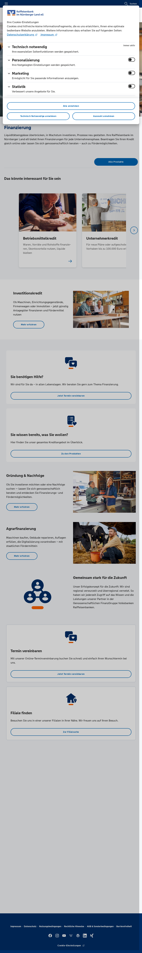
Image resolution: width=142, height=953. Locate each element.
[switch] (131, 60)
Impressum (47, 34)
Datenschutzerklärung (21, 34)
